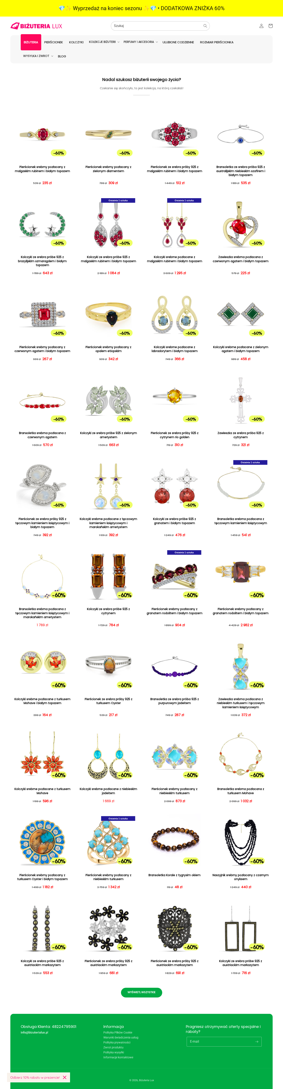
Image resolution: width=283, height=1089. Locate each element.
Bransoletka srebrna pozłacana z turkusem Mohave (240, 791)
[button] (104, 41)
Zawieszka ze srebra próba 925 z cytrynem (241, 435)
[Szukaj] (205, 25)
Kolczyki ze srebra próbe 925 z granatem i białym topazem (174, 521)
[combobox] (160, 26)
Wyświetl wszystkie (142, 992)
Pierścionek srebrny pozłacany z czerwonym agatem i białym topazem (42, 349)
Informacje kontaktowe (118, 1057)
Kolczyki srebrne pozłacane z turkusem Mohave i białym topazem (42, 701)
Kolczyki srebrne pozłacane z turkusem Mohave (42, 791)
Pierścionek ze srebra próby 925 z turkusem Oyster (108, 701)
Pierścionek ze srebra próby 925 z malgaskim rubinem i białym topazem (174, 169)
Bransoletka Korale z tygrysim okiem (175, 875)
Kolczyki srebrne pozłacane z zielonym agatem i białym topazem (240, 349)
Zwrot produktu (113, 1047)
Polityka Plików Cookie (117, 1032)
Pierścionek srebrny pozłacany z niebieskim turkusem (174, 791)
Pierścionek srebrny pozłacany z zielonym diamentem (108, 169)
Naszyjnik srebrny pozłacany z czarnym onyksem (241, 877)
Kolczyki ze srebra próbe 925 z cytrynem (108, 611)
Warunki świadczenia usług (120, 1037)
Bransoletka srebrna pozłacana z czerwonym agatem (42, 435)
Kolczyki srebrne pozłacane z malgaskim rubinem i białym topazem (174, 259)
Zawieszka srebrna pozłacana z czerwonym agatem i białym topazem (240, 259)
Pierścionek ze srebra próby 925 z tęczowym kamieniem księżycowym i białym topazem (42, 523)
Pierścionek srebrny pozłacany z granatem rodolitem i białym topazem (174, 611)
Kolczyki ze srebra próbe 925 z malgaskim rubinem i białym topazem (108, 259)
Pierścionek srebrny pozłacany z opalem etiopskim (108, 349)
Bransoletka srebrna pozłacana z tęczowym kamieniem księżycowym (240, 521)
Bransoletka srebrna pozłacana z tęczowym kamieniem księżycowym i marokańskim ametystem (42, 613)
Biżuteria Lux (146, 1080)
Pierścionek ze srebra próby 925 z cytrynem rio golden (174, 435)
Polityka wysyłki (113, 1052)
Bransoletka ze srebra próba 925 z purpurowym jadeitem (174, 701)
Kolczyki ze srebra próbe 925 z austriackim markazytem (42, 963)
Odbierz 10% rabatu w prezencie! (35, 1077)
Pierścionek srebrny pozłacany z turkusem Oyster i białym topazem (42, 877)
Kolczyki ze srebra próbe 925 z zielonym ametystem (108, 435)
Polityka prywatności (116, 1042)
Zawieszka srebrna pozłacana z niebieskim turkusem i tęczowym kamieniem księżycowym (241, 703)
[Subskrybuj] (256, 1041)
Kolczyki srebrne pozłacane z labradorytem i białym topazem (175, 349)
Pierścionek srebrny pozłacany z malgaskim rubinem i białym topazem (42, 169)
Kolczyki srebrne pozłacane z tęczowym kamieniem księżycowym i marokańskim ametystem (108, 523)
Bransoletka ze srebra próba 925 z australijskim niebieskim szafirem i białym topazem (240, 171)
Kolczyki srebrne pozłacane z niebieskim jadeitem (108, 791)
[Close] (64, 1077)
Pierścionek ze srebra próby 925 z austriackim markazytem (108, 963)
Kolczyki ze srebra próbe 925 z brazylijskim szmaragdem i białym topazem (42, 261)
